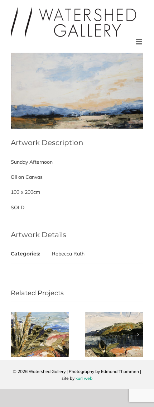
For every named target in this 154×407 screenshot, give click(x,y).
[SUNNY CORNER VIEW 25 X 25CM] (114, 315)
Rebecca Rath (68, 253)
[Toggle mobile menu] (139, 42)
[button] (16, 334)
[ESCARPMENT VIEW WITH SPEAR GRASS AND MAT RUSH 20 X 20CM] (40, 315)
